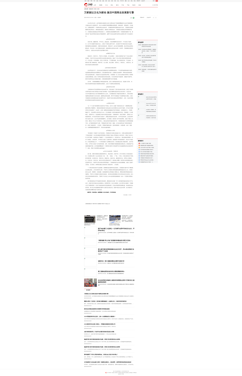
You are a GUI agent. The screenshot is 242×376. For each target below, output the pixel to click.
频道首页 (91, 8)
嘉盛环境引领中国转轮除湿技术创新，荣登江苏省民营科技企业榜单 (102, 339)
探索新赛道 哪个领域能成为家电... (147, 145)
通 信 (112, 5)
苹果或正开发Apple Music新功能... (147, 160)
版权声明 (123, 372)
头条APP (143, 0)
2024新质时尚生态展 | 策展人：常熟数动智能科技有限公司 (99, 324)
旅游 (103, 0)
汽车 (94, 0)
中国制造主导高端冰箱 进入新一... (147, 157)
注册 (153, 0)
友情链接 (130, 372)
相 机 (140, 5)
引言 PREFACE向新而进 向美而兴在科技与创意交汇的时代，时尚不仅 (100, 326)
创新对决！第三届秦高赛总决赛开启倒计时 (111, 261)
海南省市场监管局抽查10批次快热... (147, 153)
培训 (115, 0)
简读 (134, 0)
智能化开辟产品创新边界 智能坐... (147, 155)
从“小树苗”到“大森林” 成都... (146, 143)
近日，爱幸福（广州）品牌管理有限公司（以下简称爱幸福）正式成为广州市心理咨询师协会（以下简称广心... (108, 356)
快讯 (95, 8)
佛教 (126, 0)
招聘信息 (119, 372)
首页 (85, 0)
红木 (129, 0)
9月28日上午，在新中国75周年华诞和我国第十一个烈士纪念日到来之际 (100, 334)
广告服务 (112, 372)
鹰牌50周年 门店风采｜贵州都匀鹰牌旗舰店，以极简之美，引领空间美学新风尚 (105, 301)
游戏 (97, 0)
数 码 (117, 5)
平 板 (128, 5)
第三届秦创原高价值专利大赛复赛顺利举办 (111, 271)
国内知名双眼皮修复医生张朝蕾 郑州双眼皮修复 (97, 309)
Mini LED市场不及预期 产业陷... (146, 151)
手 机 (123, 5)
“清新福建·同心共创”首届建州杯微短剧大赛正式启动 (114, 240)
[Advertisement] (105, 212)
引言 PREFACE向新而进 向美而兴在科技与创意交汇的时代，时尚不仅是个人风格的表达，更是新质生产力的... (109, 318)
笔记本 (133, 5)
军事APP (138, 0)
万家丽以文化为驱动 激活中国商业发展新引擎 (96, 293)
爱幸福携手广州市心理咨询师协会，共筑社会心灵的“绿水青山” (101, 354)
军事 (91, 0)
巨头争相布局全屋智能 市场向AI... (147, 149)
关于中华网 (109, 372)
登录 (157, 0)
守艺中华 (122, 0)
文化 (118, 0)
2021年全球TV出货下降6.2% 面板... (147, 147)
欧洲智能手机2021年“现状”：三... (147, 162)
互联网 (100, 5)
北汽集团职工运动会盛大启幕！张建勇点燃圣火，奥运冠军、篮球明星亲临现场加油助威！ (108, 362)
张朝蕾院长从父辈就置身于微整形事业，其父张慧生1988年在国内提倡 (100, 311)
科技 (100, 0)
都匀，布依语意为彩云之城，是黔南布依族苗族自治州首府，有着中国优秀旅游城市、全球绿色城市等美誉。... (108, 303)
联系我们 (116, 372)
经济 (106, 0)
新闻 (88, 0)
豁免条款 (127, 372)
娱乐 (109, 0)
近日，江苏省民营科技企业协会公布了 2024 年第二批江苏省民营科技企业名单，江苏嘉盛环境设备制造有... (108, 341)
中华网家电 (88, 4)
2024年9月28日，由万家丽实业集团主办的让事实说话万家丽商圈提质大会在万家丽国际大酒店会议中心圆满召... (109, 296)
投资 (112, 0)
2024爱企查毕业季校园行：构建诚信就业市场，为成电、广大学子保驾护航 (149, 51)
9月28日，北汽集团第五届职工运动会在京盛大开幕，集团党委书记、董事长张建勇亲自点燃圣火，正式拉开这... (109, 364)
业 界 (95, 5)
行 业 (106, 5)
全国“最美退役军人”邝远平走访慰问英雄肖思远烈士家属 (99, 331)
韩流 (132, 0)
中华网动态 (135, 372)
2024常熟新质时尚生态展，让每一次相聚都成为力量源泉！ (100, 316)
